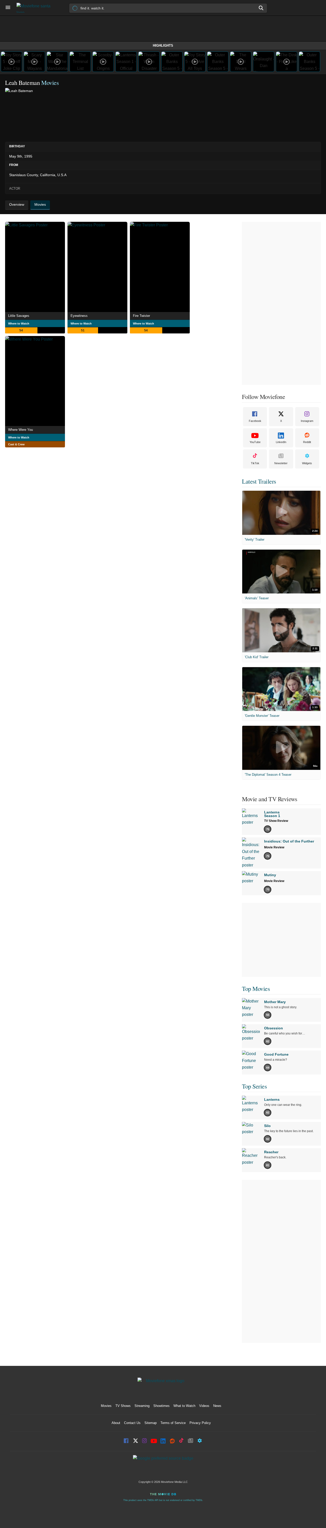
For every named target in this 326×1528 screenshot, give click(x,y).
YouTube (255, 442)
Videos (204, 1406)
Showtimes (161, 1406)
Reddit (307, 442)
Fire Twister (141, 316)
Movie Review (274, 847)
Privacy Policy (200, 1423)
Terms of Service (173, 1423)
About (116, 1423)
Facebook (255, 420)
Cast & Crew (16, 444)
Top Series (254, 1086)
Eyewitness (79, 316)
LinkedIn (281, 442)
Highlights (163, 45)
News (217, 1406)
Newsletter (281, 463)
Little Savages (18, 316)
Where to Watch (18, 323)
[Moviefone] (36, 8)
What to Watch (184, 1406)
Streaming (142, 1406)
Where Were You (20, 430)
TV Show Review (276, 821)
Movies (106, 1406)
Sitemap (150, 1423)
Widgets (307, 463)
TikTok (255, 463)
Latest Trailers (259, 481)
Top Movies (256, 989)
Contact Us (132, 1423)
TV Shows (123, 1406)
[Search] (261, 7)
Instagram (307, 420)
